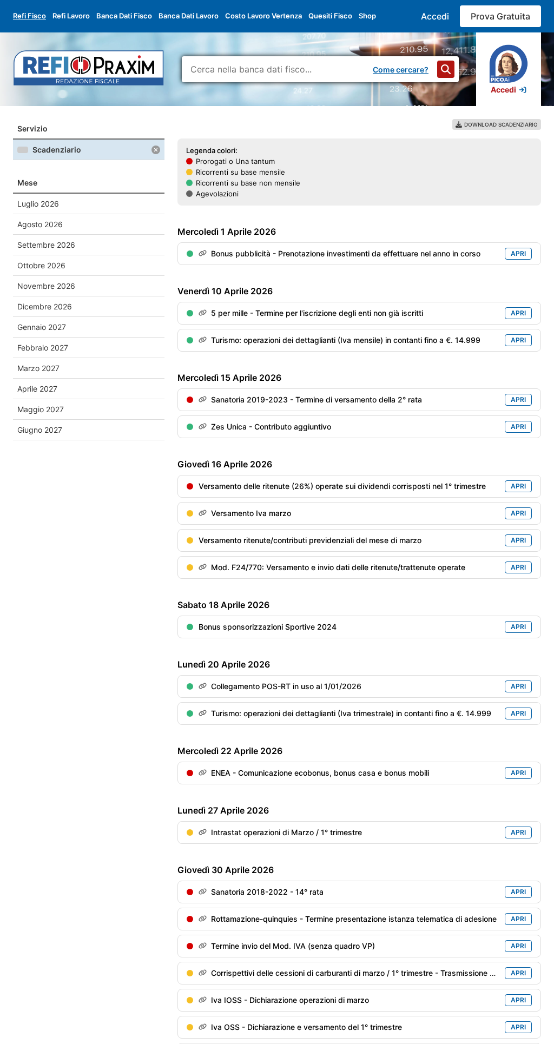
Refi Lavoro (71, 15)
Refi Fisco (29, 15)
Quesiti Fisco (330, 15)
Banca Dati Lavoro (189, 15)
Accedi (435, 16)
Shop (367, 15)
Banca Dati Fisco (124, 15)
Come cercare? (400, 69)
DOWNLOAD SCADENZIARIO (501, 124)
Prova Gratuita (500, 16)
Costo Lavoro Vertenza (263, 15)
